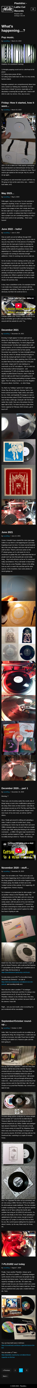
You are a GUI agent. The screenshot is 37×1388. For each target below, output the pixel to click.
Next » (5, 1376)
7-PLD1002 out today (13, 1264)
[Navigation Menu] (33, 9)
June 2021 (7, 532)
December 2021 (10, 330)
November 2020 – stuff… (15, 867)
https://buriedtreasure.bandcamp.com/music (15, 972)
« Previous (6, 1370)
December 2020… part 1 (14, 788)
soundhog (6, 41)
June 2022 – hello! (11, 229)
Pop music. (7, 37)
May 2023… (7, 193)
